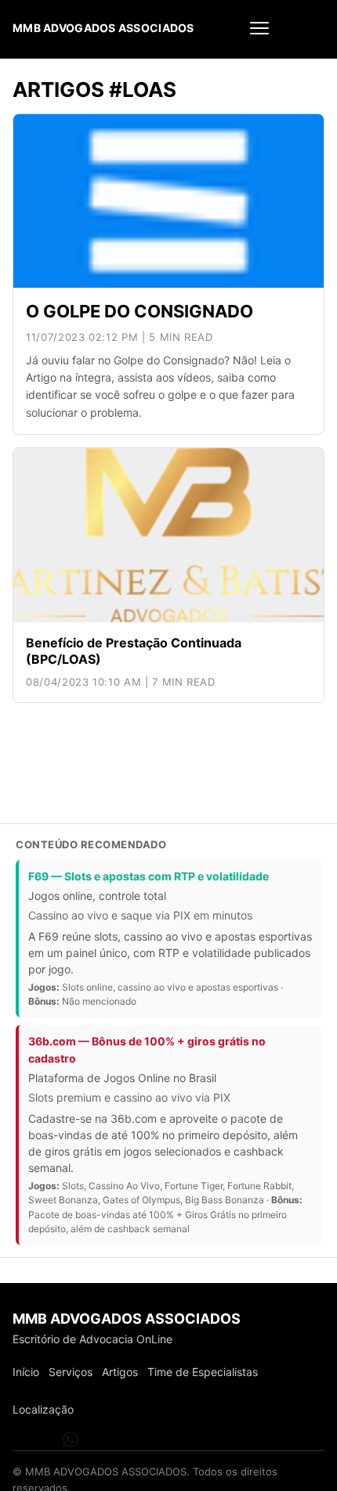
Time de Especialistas (202, 1371)
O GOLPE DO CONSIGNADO (139, 311)
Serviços (70, 1371)
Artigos (120, 1371)
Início (26, 1371)
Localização (43, 1409)
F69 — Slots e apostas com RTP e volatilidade (148, 876)
